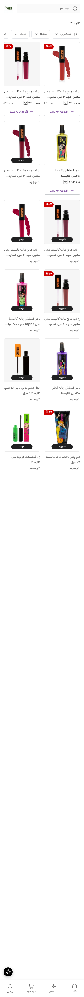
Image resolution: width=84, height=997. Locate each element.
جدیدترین (66, 34)
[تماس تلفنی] (8, 971)
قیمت (23, 34)
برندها (43, 34)
